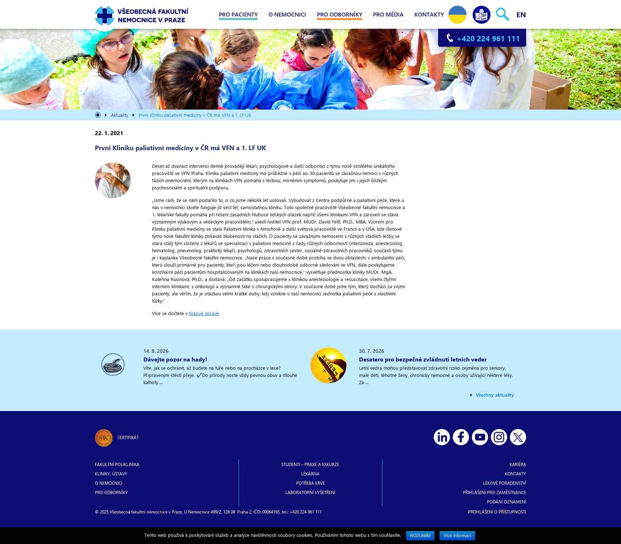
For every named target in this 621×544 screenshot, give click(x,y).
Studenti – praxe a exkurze (310, 464)
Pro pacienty (238, 14)
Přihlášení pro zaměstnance (494, 492)
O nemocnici (287, 14)
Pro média (388, 14)
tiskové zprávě (204, 313)
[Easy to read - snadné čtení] (481, 13)
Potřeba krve (310, 483)
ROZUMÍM (420, 535)
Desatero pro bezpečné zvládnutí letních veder (423, 359)
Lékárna (310, 473)
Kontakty (429, 14)
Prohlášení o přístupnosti (497, 512)
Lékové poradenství (504, 483)
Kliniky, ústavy (111, 473)
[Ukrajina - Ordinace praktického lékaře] (457, 13)
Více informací (457, 535)
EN (521, 14)
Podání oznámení (506, 501)
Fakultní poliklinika (117, 464)
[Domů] (98, 115)
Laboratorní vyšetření (310, 492)
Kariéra (518, 464)
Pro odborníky (339, 14)
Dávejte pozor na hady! (175, 359)
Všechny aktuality (495, 395)
